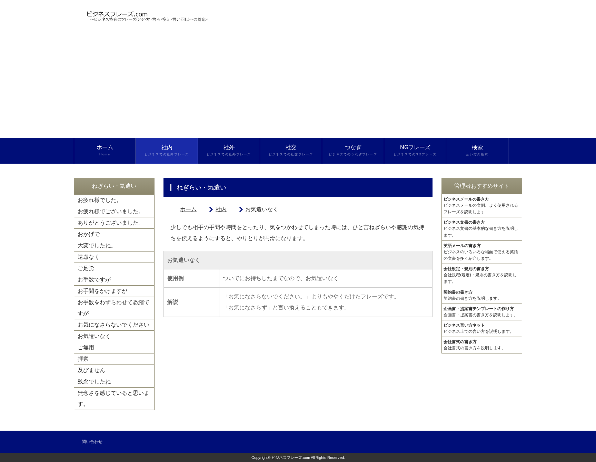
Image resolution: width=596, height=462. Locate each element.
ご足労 (86, 268)
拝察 (83, 359)
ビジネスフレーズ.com (290, 457)
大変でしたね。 (97, 245)
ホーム (105, 150)
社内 (167, 150)
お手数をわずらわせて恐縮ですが (113, 307)
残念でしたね (94, 381)
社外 (229, 150)
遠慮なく (89, 257)
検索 (477, 150)
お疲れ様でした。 (100, 200)
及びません (91, 370)
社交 (291, 150)
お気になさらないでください (113, 325)
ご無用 (86, 347)
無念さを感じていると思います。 (113, 398)
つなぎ (353, 150)
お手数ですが (94, 280)
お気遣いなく (94, 336)
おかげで (89, 234)
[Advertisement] (298, 86)
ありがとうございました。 (111, 223)
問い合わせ (92, 441)
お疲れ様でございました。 (111, 211)
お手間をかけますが (102, 291)
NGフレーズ (415, 150)
